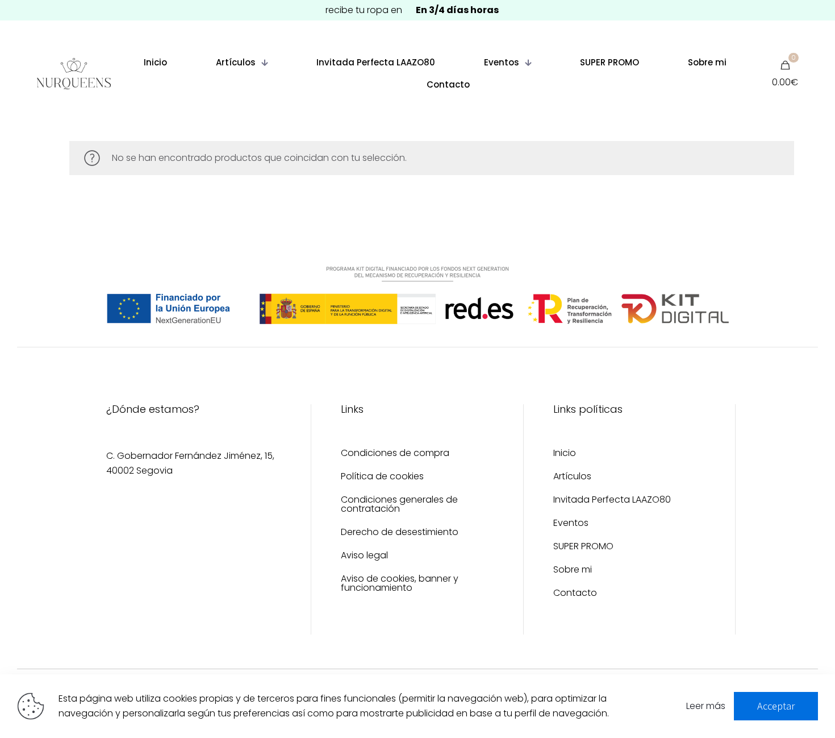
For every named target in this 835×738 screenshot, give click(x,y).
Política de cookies (382, 477)
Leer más (705, 705)
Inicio (564, 454)
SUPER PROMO (583, 547)
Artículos (572, 477)
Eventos (570, 524)
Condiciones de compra (395, 454)
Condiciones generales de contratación (399, 505)
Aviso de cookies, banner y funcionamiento (399, 584)
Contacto (575, 593)
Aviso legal (364, 556)
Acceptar (776, 705)
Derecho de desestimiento (399, 533)
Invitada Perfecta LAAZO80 (612, 500)
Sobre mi (572, 570)
